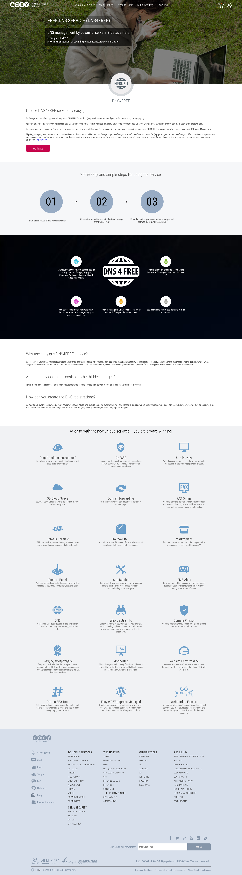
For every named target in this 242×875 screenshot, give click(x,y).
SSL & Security (77, 807)
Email (105, 765)
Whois (71, 793)
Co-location (108, 789)
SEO (140, 765)
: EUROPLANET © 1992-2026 (59, 870)
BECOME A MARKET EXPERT (185, 793)
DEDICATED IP (108, 785)
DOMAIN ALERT (74, 801)
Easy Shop (143, 760)
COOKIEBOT (143, 769)
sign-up (199, 846)
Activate (38, 148)
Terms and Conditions (143, 870)
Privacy (71, 789)
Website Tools (148, 752)
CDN (140, 773)
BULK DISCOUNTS (181, 773)
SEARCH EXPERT (180, 801)
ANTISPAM (72, 816)
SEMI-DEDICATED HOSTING (113, 773)
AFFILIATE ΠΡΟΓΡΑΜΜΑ (183, 781)
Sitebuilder (144, 756)
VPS (105, 777)
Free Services (74, 777)
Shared (106, 756)
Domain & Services (80, 752)
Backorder (73, 769)
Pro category (41, 139)
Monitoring (144, 777)
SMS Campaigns (110, 797)
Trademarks (206, 870)
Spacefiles (143, 781)
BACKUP (71, 820)
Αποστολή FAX (110, 801)
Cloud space (144, 785)
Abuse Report (193, 870)
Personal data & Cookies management (170, 870)
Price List (72, 773)
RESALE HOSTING (181, 765)
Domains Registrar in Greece (40, 5)
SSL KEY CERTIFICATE (76, 811)
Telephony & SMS (114, 793)
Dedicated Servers (111, 781)
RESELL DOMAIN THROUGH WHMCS (188, 769)
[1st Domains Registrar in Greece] (21, 6)
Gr (36, 870)
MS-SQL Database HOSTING (114, 769)
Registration (74, 756)
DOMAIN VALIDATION (76, 797)
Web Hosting (111, 752)
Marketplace (74, 785)
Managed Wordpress (113, 760)
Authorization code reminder (81, 765)
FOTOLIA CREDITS (181, 785)
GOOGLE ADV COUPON (183, 789)
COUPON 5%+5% (180, 777)
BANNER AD (178, 797)
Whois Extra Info (76, 781)
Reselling (180, 752)
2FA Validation (74, 824)
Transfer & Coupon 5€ (78, 760)
